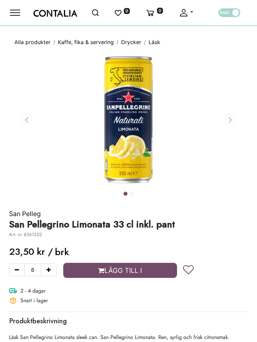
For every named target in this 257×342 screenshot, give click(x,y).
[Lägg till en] (48, 270)
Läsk (154, 42)
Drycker (131, 42)
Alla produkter (32, 42)
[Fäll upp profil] (185, 12)
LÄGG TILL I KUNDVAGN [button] (121, 272)
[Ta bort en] (16, 270)
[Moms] (229, 12)
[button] (27, 119)
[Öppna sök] (96, 13)
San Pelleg (25, 214)
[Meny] (15, 13)
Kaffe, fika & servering (86, 42)
